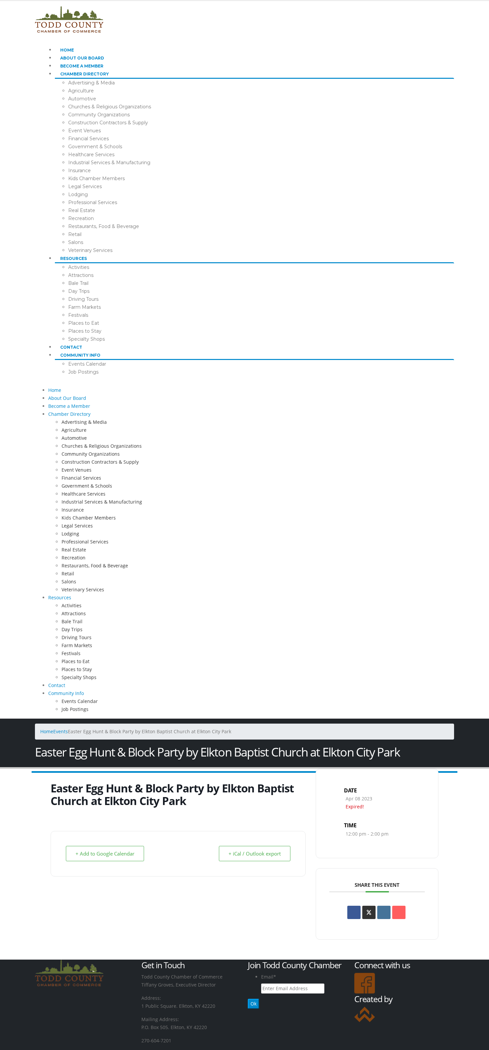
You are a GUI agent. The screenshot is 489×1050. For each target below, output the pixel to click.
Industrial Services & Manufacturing (109, 163)
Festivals (78, 315)
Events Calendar (87, 364)
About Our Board (82, 58)
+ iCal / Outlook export (255, 853)
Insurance (79, 171)
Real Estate (81, 210)
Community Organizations (99, 115)
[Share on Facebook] (354, 912)
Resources (73, 258)
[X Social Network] (369, 912)
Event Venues (84, 131)
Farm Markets (84, 307)
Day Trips (78, 291)
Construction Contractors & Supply (108, 123)
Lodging (78, 194)
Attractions (80, 275)
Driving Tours (83, 299)
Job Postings (83, 372)
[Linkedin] (384, 912)
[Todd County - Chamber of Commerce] (69, 19)
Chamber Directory (84, 73)
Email (268, 977)
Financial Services (88, 139)
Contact (71, 347)
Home (67, 50)
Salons (75, 242)
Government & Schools (95, 147)
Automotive (82, 99)
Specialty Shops (86, 339)
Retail (75, 234)
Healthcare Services (91, 155)
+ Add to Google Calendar (105, 853)
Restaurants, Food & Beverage (103, 226)
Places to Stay (84, 331)
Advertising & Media (91, 83)
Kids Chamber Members (96, 178)
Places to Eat (83, 323)
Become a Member (81, 65)
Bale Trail (78, 283)
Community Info (80, 355)
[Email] (399, 912)
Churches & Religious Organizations (109, 107)
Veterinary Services (90, 250)
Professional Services (92, 202)
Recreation (81, 218)
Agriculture (81, 91)
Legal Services (85, 186)
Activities (78, 267)
